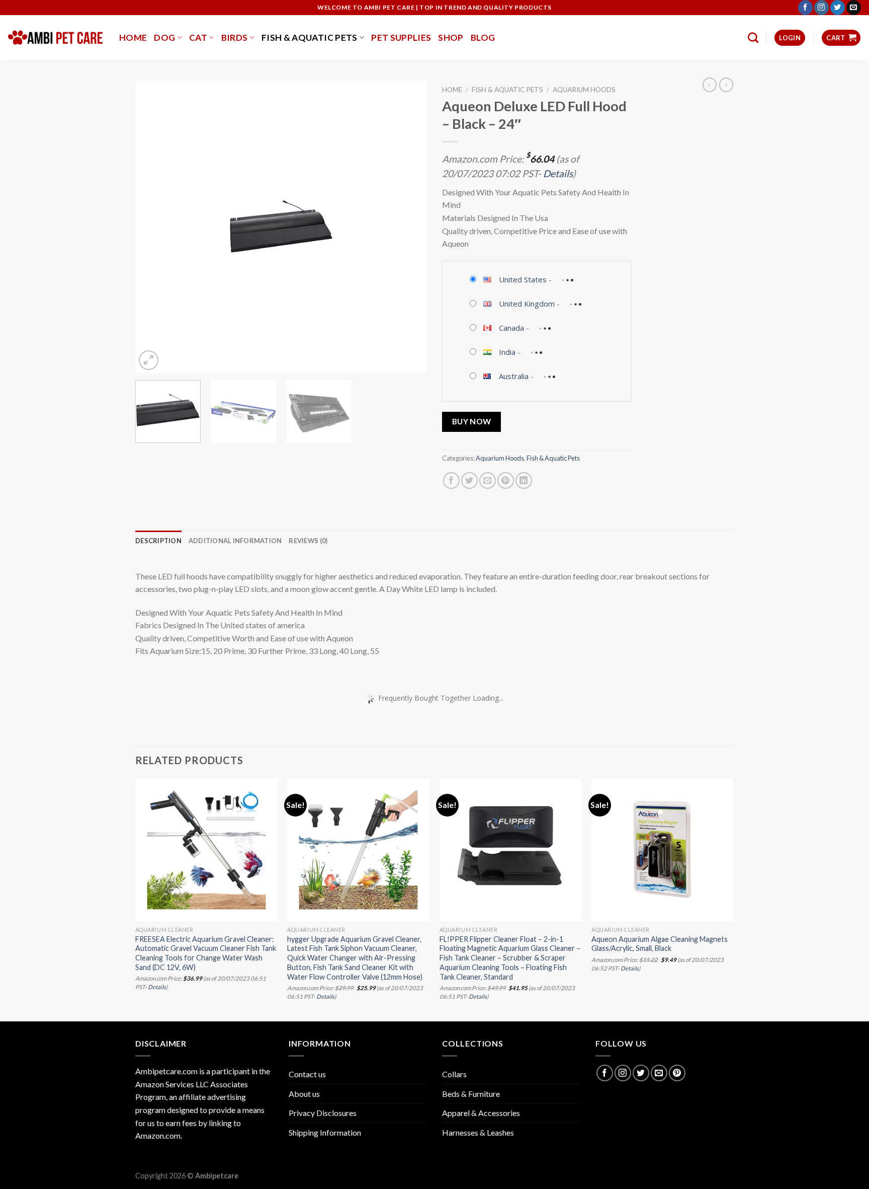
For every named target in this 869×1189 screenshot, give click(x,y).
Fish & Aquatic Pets (310, 37)
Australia (514, 376)
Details (558, 173)
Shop (450, 37)
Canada (511, 328)
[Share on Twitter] (469, 480)
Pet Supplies (401, 37)
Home (133, 37)
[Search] (753, 37)
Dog (164, 37)
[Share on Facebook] (451, 480)
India (507, 352)
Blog (483, 37)
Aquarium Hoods (584, 90)
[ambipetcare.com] (56, 37)
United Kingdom (527, 304)
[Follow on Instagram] (821, 7)
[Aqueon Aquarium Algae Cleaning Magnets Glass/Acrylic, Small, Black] (662, 850)
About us (304, 1093)
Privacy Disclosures (323, 1113)
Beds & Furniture (471, 1093)
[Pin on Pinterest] (505, 480)
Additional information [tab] (235, 541)
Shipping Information (325, 1132)
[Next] (408, 226)
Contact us (307, 1074)
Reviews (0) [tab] (308, 541)
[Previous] (154, 226)
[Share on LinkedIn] (523, 480)
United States (523, 279)
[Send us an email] (853, 7)
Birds (234, 37)
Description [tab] (158, 541)
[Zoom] (148, 360)
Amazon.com (158, 1135)
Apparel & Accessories (481, 1113)
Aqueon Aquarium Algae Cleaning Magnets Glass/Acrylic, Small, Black (659, 944)
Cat (198, 37)
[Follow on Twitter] (837, 7)
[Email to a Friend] (487, 480)
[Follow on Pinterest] (677, 1073)
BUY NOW (471, 421)
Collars (454, 1074)
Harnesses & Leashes (478, 1132)
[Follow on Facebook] (805, 7)
